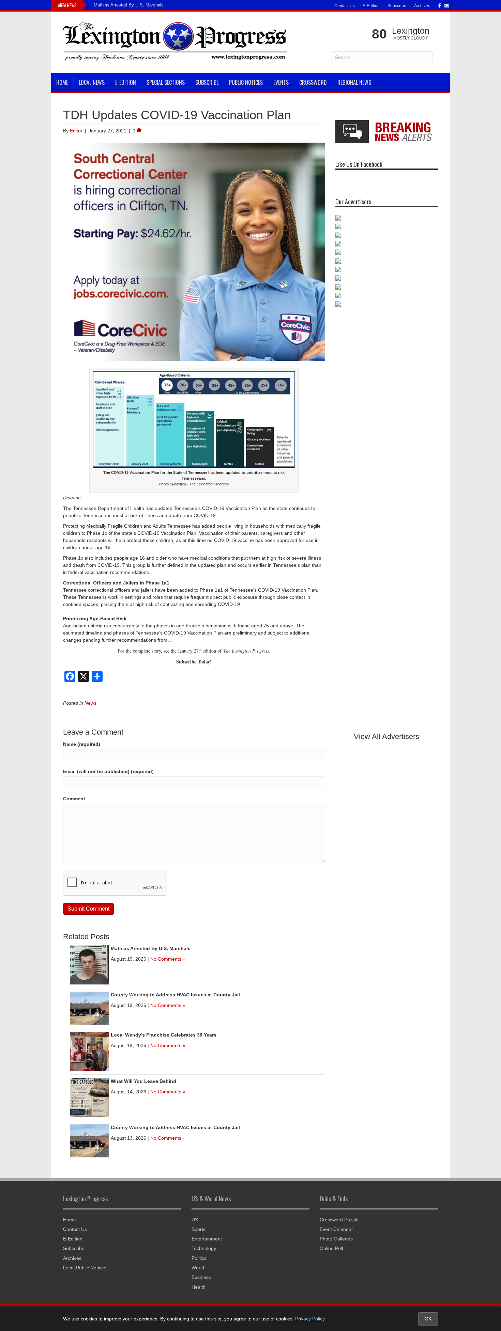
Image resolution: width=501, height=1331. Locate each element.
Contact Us (344, 5)
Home (62, 82)
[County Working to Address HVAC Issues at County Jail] (89, 1008)
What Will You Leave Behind (143, 1081)
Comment (74, 798)
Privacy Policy (310, 1318)
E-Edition (371, 5)
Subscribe (397, 5)
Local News (92, 82)
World (198, 1267)
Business (201, 1277)
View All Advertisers (386, 736)
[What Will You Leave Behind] (89, 1097)
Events (281, 82)
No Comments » (167, 959)
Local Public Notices (84, 1267)
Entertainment (207, 1238)
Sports (199, 1229)
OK (428, 1318)
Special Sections (166, 82)
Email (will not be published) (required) (108, 771)
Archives (422, 5)
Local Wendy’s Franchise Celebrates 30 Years (163, 1035)
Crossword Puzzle (339, 1219)
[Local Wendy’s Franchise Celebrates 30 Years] (89, 1051)
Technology (204, 1248)
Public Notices (246, 82)
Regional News (354, 82)
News (90, 703)
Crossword (313, 82)
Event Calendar (336, 1229)
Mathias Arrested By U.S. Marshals (129, 4)
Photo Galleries (336, 1238)
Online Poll (331, 1248)
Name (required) (81, 744)
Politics (199, 1258)
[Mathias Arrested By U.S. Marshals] (89, 964)
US (195, 1219)
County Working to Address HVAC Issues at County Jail (175, 994)
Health (199, 1287)
